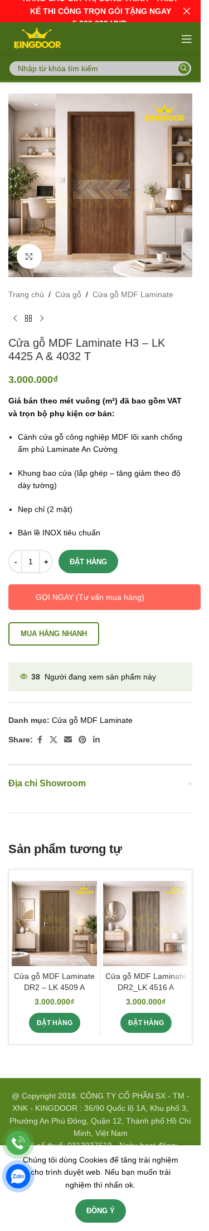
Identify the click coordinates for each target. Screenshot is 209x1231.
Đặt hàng (88, 562)
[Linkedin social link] (96, 739)
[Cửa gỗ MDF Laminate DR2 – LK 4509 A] (54, 923)
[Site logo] (36, 38)
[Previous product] (15, 318)
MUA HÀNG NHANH (54, 633)
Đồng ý (100, 1211)
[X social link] (53, 739)
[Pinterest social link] (82, 739)
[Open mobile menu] (187, 39)
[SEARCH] (183, 68)
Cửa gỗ (68, 294)
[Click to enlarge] (29, 256)
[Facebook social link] (39, 739)
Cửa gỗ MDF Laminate (133, 294)
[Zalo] (18, 1176)
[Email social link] (68, 739)
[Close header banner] (187, 11)
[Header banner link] (100, 11)
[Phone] (18, 1142)
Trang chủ (26, 294)
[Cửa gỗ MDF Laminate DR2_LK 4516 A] (145, 923)
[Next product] (41, 318)
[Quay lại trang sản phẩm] (28, 318)
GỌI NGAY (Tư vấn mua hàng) (90, 597)
